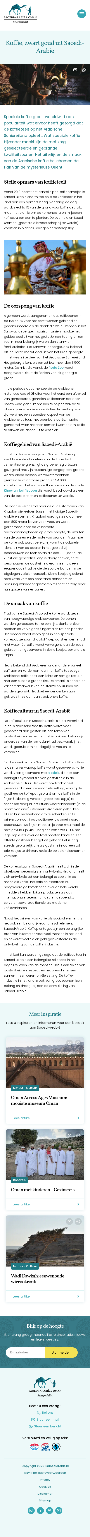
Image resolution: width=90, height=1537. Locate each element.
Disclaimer (45, 1494)
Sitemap (45, 1501)
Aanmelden (61, 1352)
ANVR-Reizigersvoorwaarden (45, 1473)
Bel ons (48, 1412)
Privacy (45, 1480)
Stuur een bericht (47, 1426)
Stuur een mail (47, 1419)
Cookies (45, 1487)
